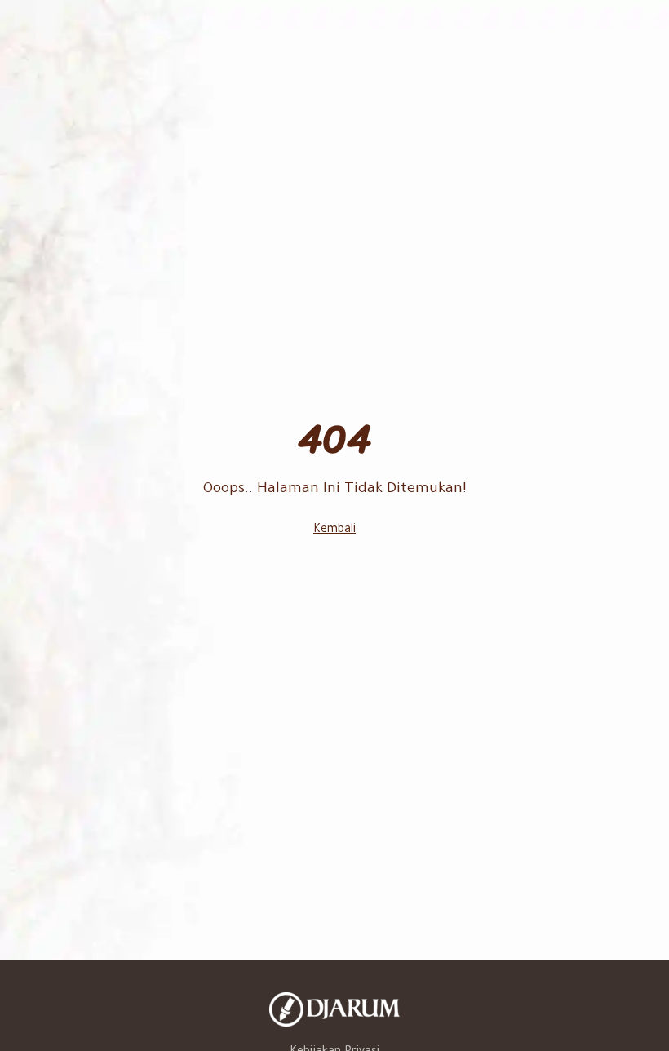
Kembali (334, 530)
